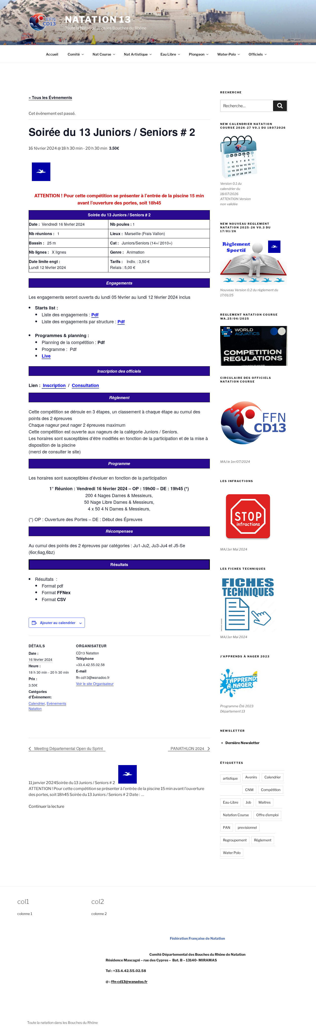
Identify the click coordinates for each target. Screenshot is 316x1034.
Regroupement (235, 840)
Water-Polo (226, 54)
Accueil (52, 54)
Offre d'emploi (267, 815)
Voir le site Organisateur (95, 683)
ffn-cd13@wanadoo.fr (129, 981)
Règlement (262, 840)
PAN (226, 827)
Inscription (54, 385)
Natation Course (236, 815)
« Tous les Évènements (50, 97)
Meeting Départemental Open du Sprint (68, 748)
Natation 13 (98, 19)
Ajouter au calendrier (57, 622)
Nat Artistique (136, 54)
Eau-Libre (230, 802)
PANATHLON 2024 (188, 748)
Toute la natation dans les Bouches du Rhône (62, 1022)
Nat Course (102, 54)
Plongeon (196, 54)
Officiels (256, 54)
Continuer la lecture (46, 806)
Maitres (264, 802)
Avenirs (251, 777)
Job (248, 802)
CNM (249, 790)
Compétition (270, 790)
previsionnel (247, 827)
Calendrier (37, 703)
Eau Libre (168, 54)
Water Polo (231, 853)
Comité (74, 54)
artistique (230, 778)
